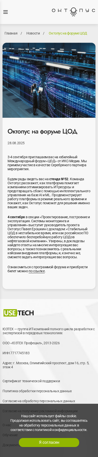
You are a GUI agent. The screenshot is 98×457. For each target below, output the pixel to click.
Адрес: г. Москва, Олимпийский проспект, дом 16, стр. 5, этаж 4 (46, 365)
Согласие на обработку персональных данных (39, 401)
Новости (33, 33)
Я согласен (49, 442)
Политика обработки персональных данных (37, 391)
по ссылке (36, 271)
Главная (11, 33)
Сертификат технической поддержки (31, 381)
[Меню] (5, 12)
